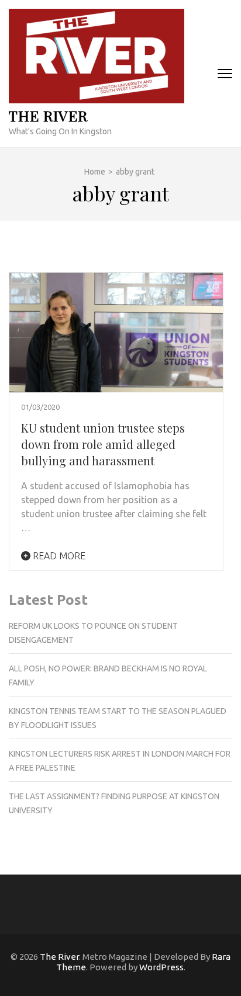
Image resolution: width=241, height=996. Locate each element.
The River (48, 115)
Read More (57, 556)
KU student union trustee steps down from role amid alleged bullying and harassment (103, 444)
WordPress (161, 967)
